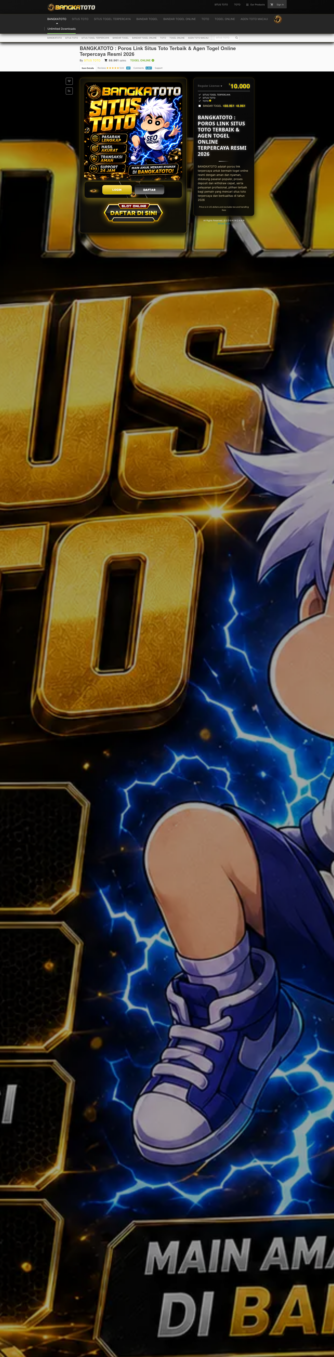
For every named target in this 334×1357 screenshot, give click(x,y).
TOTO (163, 38)
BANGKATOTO (54, 38)
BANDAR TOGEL (121, 38)
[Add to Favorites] (69, 81)
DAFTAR (149, 189)
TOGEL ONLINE (177, 38)
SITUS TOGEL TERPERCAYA (95, 38)
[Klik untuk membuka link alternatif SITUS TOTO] (133, 131)
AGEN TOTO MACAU (198, 38)
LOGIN (117, 189)
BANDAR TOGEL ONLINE (144, 38)
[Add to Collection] (69, 90)
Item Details (88, 68)
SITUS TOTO (71, 38)
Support (158, 68)
